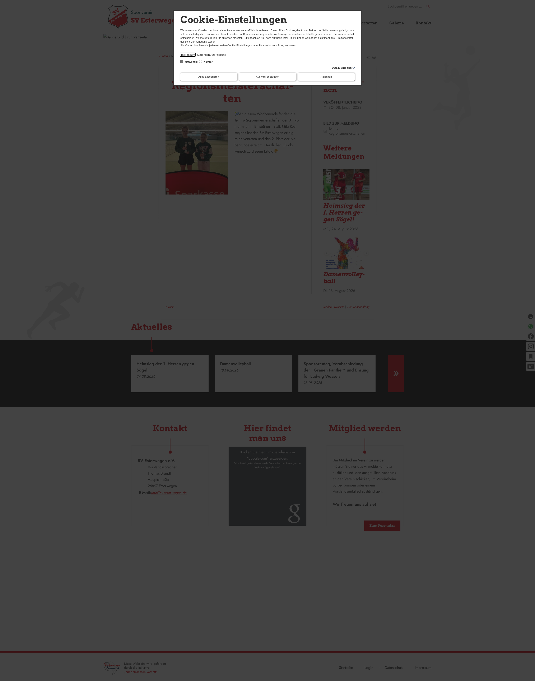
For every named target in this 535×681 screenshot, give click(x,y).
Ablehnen (326, 76)
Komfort (208, 62)
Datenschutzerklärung (211, 54)
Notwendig (191, 62)
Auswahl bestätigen (267, 76)
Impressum (187, 54)
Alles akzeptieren (208, 76)
